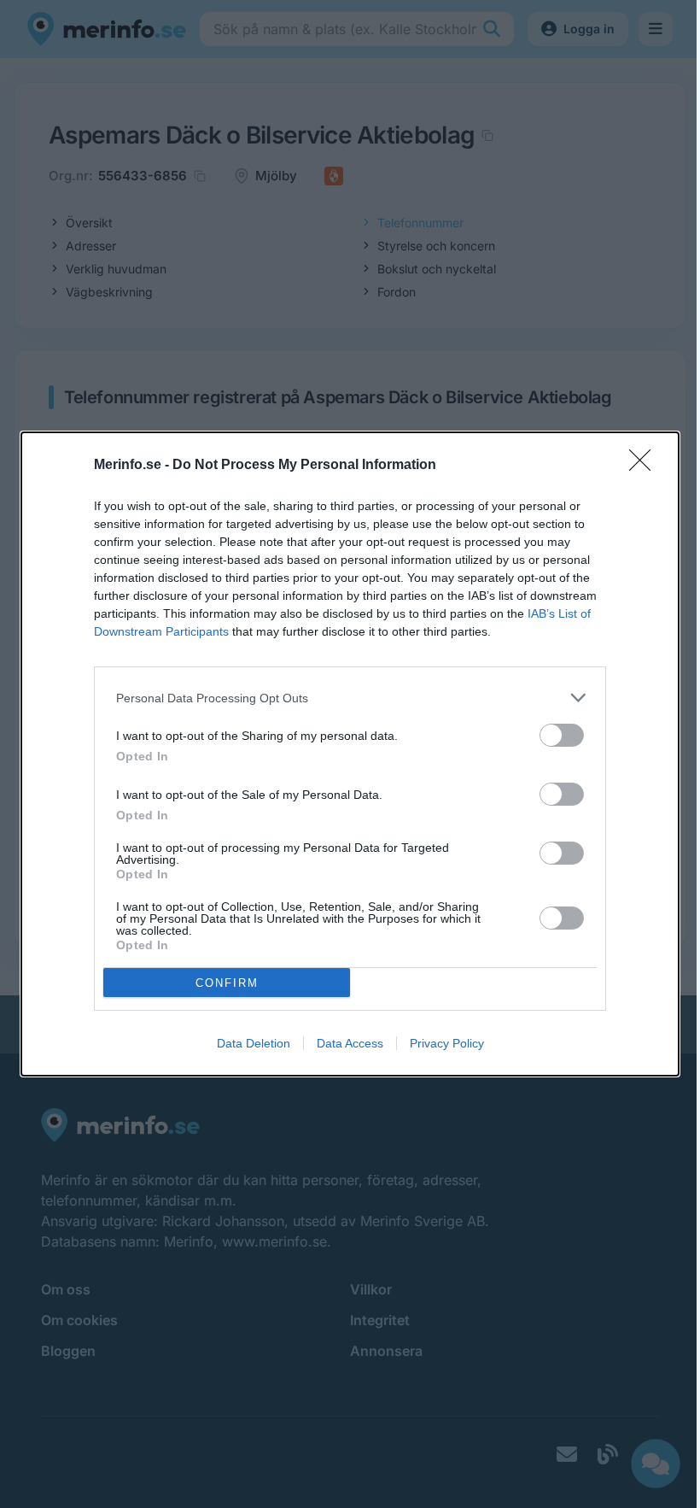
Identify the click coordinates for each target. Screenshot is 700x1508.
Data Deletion (253, 1043)
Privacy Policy (447, 1043)
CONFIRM (227, 983)
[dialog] (350, 754)
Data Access (350, 1043)
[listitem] (350, 698)
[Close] (645, 465)
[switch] (562, 735)
